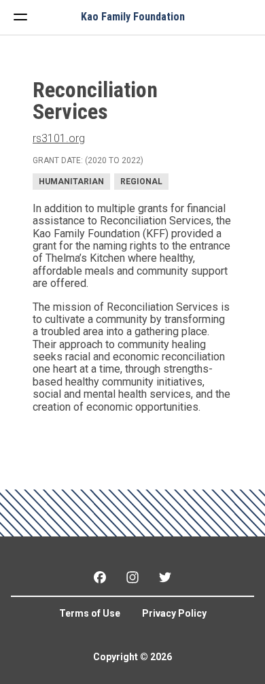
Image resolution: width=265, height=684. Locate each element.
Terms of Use (89, 613)
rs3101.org (59, 138)
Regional (141, 181)
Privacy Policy (174, 613)
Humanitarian (71, 181)
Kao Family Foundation (133, 17)
